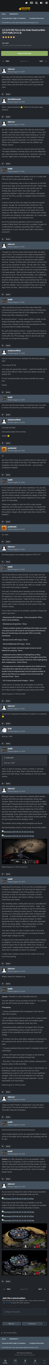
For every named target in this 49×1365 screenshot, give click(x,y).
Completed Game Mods (23, 45)
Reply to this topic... (13, 1312)
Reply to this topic (24, 53)
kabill (7, 43)
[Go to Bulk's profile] (4, 730)
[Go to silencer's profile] (4, 70)
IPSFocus (29, 1353)
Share (12, 1324)
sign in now (6, 1303)
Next (41, 61)
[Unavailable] (18, 831)
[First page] (3, 61)
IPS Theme (20, 1353)
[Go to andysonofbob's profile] (4, 352)
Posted (16, 72)
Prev (7, 61)
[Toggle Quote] (5, 758)
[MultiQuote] (2, 94)
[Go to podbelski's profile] (4, 449)
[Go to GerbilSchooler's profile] (4, 100)
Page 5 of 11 (24, 61)
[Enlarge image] (21, 107)
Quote (8, 94)
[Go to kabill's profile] (4, 170)
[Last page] (46, 61)
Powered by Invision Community (24, 1355)
